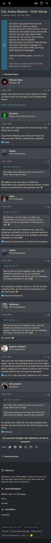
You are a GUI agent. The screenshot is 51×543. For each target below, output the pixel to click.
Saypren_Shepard (17, 346)
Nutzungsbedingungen (20, 531)
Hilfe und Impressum (11, 535)
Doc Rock (13, 113)
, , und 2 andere (26, 375)
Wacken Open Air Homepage (13, 494)
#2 (48, 124)
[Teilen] (45, 90)
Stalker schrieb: (10, 212)
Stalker (12, 151)
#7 (49, 357)
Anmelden (5, 515)
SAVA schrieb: (10, 266)
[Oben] (28, 535)
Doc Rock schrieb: (11, 167)
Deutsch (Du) (32, 527)
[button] (4, 3)
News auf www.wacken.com (14, 105)
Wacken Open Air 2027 (11, 527)
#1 (49, 90)
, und (25, 242)
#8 (48, 394)
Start (23, 535)
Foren (3, 499)
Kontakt (4, 503)
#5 (48, 261)
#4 (48, 207)
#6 (48, 315)
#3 (48, 161)
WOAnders (14, 304)
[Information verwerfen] (45, 23)
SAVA (11, 196)
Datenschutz (36, 531)
